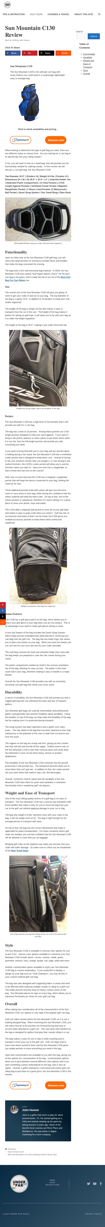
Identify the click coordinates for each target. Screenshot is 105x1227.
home (52, 1180)
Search (79, 31)
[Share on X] (3, 616)
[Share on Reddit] (3, 622)
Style (85, 70)
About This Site (83, 14)
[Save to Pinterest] (3, 605)
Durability (87, 57)
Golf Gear (36, 14)
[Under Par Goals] (8, 5)
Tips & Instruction (14, 14)
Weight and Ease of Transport (88, 63)
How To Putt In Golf (16, 1152)
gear (52, 1182)
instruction (52, 1185)
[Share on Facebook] (3, 611)
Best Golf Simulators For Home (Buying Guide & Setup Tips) (32, 1154)
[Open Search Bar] (99, 14)
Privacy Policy (93, 1214)
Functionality (89, 54)
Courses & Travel (58, 14)
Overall (86, 73)
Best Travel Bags (19, 850)
